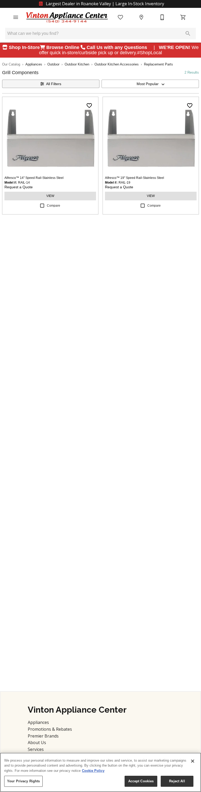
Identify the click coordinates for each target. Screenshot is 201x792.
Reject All (177, 781)
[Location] (141, 17)
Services (36, 749)
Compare (53, 205)
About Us (37, 742)
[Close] (192, 761)
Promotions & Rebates (50, 729)
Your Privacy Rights (23, 781)
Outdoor (53, 64)
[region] (100, 772)
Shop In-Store (24, 47)
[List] (120, 17)
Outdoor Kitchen (77, 64)
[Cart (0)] (183, 17)
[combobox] (150, 84)
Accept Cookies (141, 781)
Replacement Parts (158, 64)
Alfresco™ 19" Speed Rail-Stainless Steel (134, 178)
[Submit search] (188, 33)
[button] (15, 17)
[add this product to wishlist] (89, 105)
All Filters (53, 84)
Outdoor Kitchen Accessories (116, 64)
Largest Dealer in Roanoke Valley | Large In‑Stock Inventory (104, 4)
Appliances (33, 64)
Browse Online (63, 47)
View (50, 196)
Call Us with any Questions (117, 47)
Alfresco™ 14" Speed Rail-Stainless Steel (34, 178)
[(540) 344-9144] (162, 17)
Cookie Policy (93, 771)
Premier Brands (43, 736)
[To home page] (67, 17)
